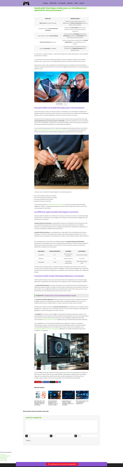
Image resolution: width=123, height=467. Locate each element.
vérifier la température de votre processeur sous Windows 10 (52, 130)
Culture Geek (52, 3)
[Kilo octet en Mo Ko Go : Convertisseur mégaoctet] (82, 391)
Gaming (45, 3)
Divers (76, 3)
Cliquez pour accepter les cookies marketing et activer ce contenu (61, 87)
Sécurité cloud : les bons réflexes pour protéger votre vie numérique (39, 403)
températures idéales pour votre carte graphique (46, 328)
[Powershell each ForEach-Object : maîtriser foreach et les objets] (68, 391)
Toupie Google (3, 458)
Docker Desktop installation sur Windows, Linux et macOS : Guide (53, 403)
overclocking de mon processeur (56, 204)
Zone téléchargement (5, 456)
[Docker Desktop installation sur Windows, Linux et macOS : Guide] (54, 391)
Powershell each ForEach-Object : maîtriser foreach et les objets (67, 403)
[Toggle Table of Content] (64, 104)
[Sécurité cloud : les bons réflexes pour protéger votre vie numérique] (40, 391)
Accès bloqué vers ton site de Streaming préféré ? (63, 464)
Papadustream (3, 457)
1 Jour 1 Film (2, 454)
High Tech (70, 3)
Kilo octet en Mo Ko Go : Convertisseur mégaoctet (82, 402)
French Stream (3, 460)
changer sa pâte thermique (50, 319)
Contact (81, 3)
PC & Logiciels (62, 3)
